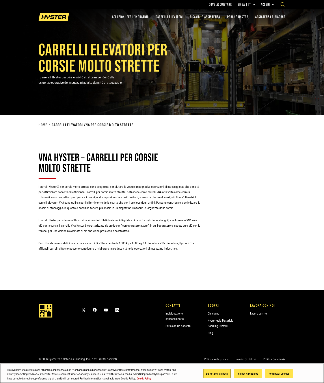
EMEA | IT (244, 4)
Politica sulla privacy (216, 359)
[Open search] (282, 4)
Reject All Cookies (248, 373)
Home (43, 125)
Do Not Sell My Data (217, 373)
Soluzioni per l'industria (130, 17)
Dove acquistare (220, 4)
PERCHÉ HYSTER (237, 17)
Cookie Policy (144, 378)
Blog (210, 333)
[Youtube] (106, 310)
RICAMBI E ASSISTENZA (205, 17)
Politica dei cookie (274, 359)
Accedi (265, 4)
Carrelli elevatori (169, 17)
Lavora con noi (259, 313)
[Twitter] (83, 310)
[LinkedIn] (117, 310)
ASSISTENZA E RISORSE (270, 17)
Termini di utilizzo (246, 359)
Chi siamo (213, 313)
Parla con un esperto (178, 326)
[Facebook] (94, 310)
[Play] (310, 101)
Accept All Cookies (279, 373)
